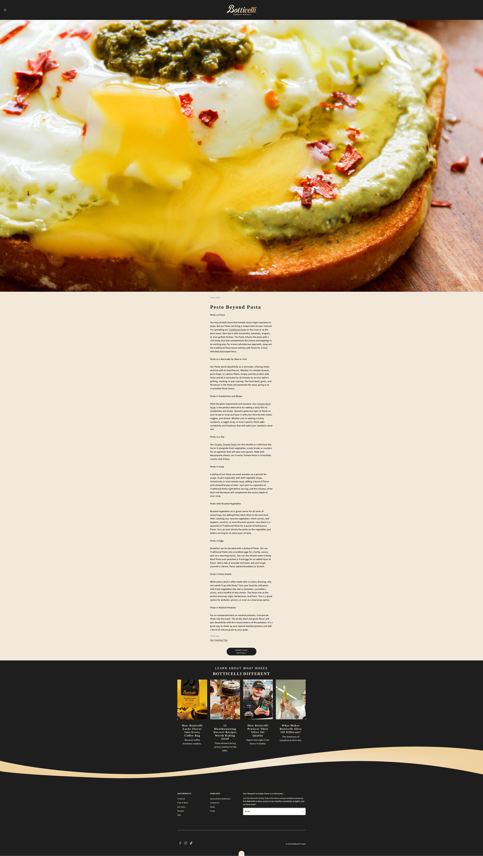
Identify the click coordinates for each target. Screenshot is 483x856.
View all (241, 763)
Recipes (180, 811)
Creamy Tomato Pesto (225, 444)
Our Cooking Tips (219, 640)
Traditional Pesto (237, 329)
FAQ (179, 815)
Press (212, 811)
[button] (5, 10)
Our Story (181, 807)
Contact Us (214, 802)
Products (181, 798)
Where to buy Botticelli (241, 651)
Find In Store (182, 802)
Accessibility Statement (220, 798)
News (212, 807)
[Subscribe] (303, 811)
